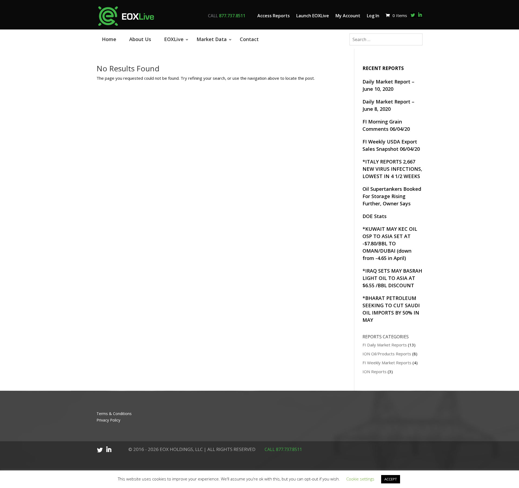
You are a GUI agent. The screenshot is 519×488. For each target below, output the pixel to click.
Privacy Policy (108, 420)
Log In (373, 16)
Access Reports (273, 16)
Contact (249, 39)
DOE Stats (374, 216)
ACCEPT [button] (390, 479)
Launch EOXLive (312, 16)
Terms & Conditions (114, 413)
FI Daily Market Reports (384, 344)
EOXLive (174, 39)
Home (109, 39)
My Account (347, 16)
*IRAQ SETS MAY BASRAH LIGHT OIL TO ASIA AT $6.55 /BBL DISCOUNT (392, 278)
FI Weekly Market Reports (386, 362)
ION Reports (374, 371)
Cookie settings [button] (360, 479)
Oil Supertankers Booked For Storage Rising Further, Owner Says (391, 196)
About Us (140, 39)
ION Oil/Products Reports (386, 353)
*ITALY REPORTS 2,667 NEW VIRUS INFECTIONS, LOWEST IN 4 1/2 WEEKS (392, 168)
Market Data (212, 39)
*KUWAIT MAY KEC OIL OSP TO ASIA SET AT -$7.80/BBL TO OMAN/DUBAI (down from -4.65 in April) (389, 243)
